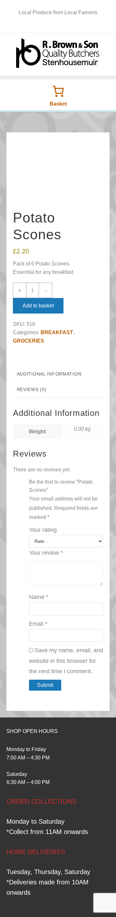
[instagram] (62, 26)
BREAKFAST (57, 332)
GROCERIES (28, 341)
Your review (46, 553)
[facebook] (54, 26)
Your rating (43, 530)
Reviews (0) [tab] (32, 389)
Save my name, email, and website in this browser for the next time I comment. (66, 661)
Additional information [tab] (49, 373)
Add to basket (38, 305)
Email (38, 624)
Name (38, 597)
